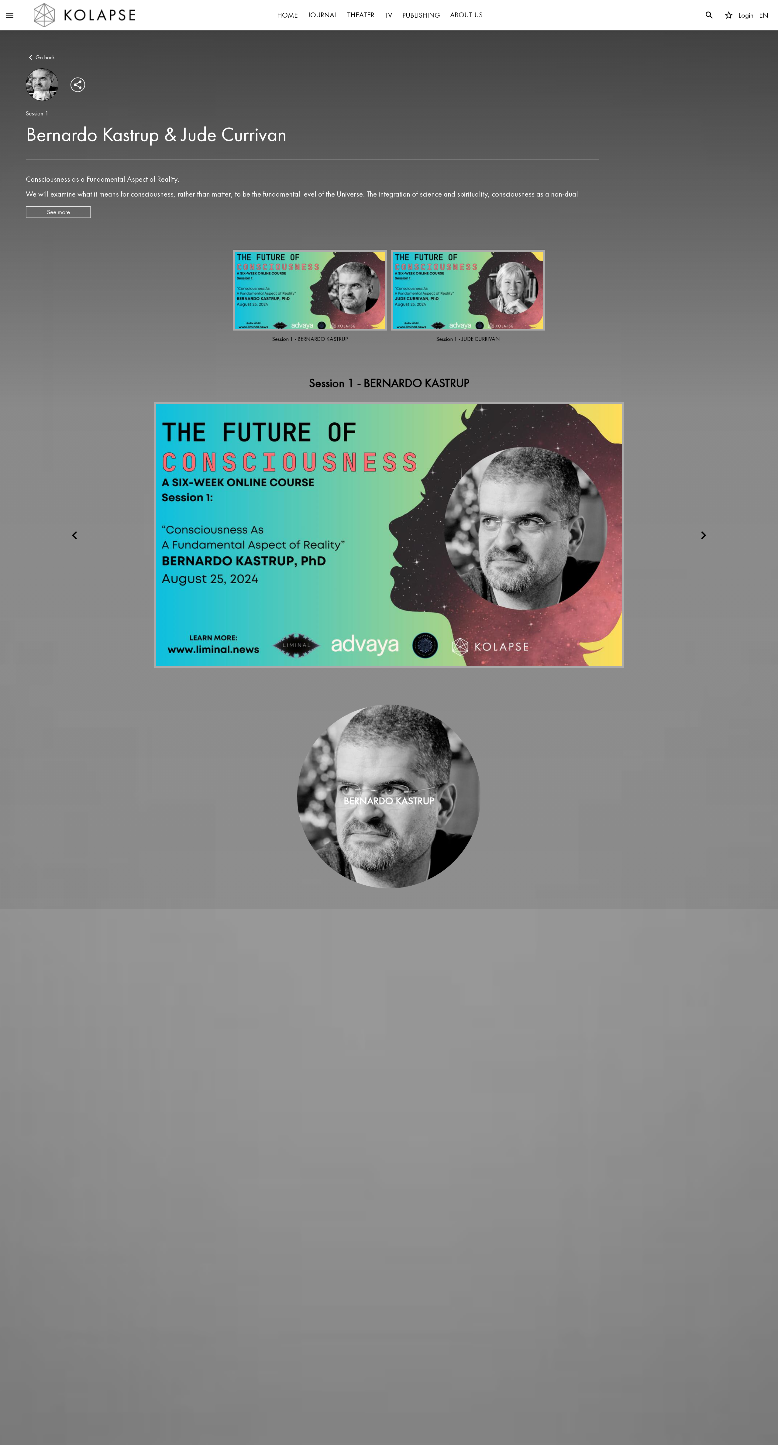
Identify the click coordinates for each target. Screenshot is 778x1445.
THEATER (360, 15)
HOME (287, 15)
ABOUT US (466, 15)
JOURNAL (322, 15)
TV (388, 15)
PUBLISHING (421, 15)
